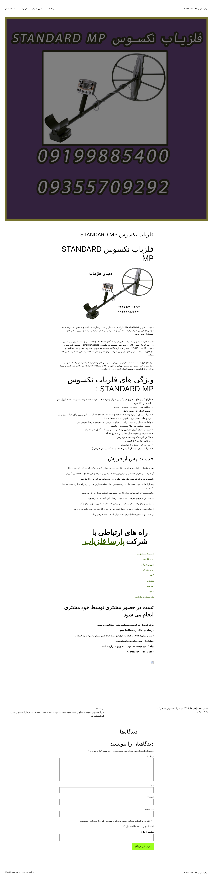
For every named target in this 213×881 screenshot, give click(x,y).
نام (152, 785)
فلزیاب (151, 591)
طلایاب (150, 580)
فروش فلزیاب (147, 564)
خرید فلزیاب (148, 559)
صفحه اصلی (10, 8)
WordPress (10, 872)
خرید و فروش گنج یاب (144, 596)
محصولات (162, 708)
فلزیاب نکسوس (173, 708)
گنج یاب (150, 586)
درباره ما (23, 8)
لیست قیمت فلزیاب (145, 553)
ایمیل (151, 797)
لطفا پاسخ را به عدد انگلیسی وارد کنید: (137, 826)
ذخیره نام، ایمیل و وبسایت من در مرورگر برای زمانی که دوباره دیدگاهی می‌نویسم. (115, 821)
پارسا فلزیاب (104, 541)
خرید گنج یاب (148, 569)
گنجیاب (151, 575)
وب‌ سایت (149, 809)
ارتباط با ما (51, 8)
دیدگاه (150, 756)
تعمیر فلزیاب (36, 8)
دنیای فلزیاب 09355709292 (195, 8)
